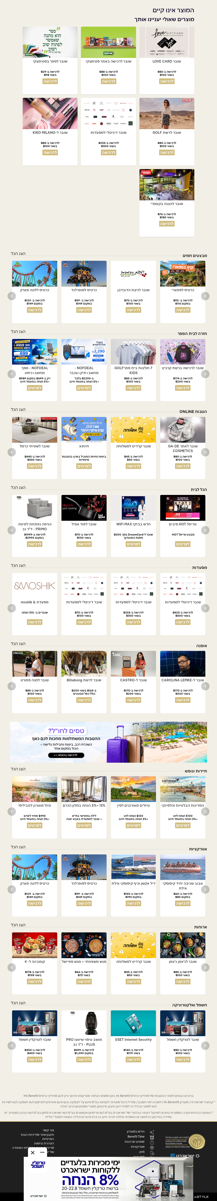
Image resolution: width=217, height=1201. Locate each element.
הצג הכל (18, 253)
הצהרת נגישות (44, 1143)
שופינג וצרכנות (135, 1141)
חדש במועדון (136, 1131)
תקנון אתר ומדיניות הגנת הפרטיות (37, 1137)
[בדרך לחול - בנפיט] (108, 742)
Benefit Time (136, 1136)
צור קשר (48, 1130)
